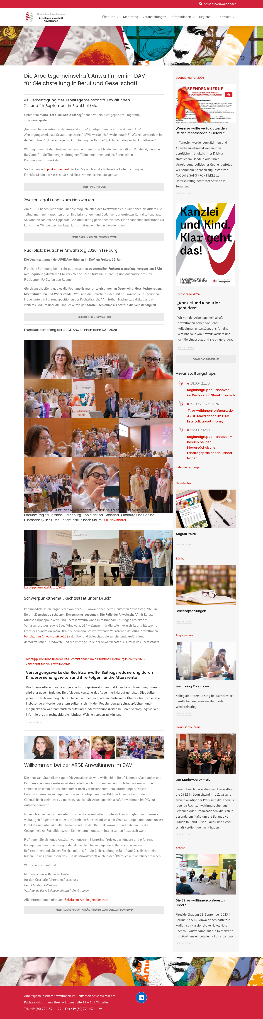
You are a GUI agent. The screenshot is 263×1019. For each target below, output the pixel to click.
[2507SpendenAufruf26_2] (206, 86)
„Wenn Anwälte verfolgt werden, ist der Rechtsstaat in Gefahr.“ (201, 130)
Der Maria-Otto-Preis (193, 779)
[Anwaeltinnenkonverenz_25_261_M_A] (206, 856)
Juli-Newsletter (114, 520)
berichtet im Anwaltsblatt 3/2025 (47, 636)
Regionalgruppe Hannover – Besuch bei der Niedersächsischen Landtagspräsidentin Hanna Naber (209, 447)
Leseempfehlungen (191, 611)
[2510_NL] (206, 491)
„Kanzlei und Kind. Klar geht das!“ (198, 305)
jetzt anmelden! (58, 169)
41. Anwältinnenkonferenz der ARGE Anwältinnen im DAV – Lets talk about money (210, 416)
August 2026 (186, 534)
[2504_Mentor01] (206, 643)
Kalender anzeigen (188, 467)
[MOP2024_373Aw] (206, 735)
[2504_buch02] (206, 566)
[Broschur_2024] (205, 204)
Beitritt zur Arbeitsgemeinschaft (86, 900)
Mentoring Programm (193, 686)
